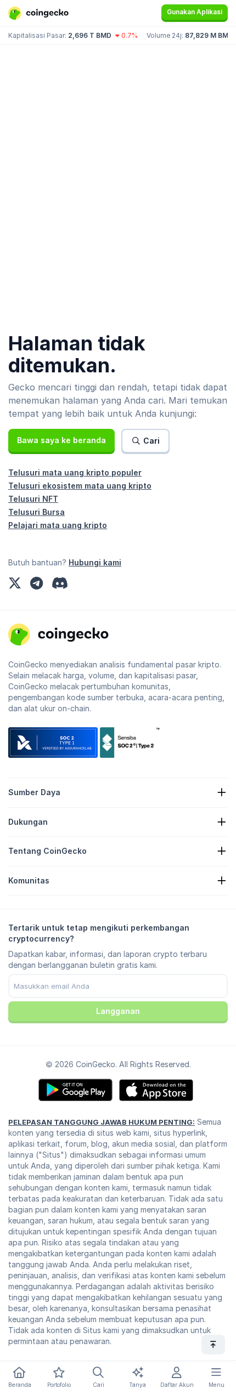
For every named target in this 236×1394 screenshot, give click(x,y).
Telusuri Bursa (36, 512)
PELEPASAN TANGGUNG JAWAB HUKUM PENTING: (101, 1122)
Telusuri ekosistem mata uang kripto (79, 485)
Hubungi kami (95, 562)
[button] (61, 440)
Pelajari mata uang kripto (57, 525)
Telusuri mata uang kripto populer (75, 472)
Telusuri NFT (33, 498)
